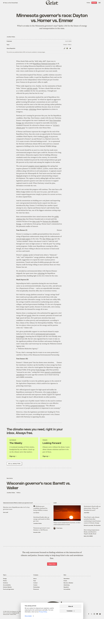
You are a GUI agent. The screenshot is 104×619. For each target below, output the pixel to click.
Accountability (7, 585)
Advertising (66, 585)
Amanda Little (36, 532)
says (48, 239)
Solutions (5, 582)
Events (65, 580)
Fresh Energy (40, 370)
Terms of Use (6, 614)
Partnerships (36, 587)
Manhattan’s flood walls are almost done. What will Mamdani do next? (92, 508)
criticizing (32, 109)
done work (36, 221)
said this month (32, 88)
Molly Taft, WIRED (88, 536)
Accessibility (67, 589)
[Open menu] (99, 3)
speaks (29, 315)
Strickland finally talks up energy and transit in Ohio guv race (41, 519)
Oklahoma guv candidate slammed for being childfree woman (40, 508)
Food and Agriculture (8, 589)
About (34, 578)
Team (34, 580)
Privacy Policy (13, 614)
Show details (28, 616)
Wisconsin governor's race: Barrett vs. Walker (38, 485)
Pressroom (36, 589)
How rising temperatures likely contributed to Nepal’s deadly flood (91, 532)
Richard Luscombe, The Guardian (92, 525)
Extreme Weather (7, 587)
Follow (88, 2)
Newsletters (67, 578)
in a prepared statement (36, 406)
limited (19, 176)
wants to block (51, 392)
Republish (66, 587)
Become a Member (68, 582)
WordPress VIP (15, 612)
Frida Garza (59, 528)
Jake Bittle (86, 512)
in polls (45, 136)
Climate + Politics (67, 44)
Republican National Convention (44, 64)
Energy (5, 578)
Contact (35, 582)
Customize (69, 610)
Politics (18, 492)
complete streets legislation (37, 166)
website (25, 255)
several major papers (23, 239)
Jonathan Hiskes (11, 36)
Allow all (70, 606)
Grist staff (5, 512)
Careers (35, 585)
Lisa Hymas (36, 512)
